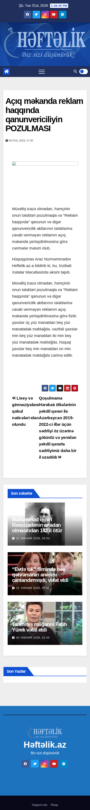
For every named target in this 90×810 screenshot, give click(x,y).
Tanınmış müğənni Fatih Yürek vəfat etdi (39, 627)
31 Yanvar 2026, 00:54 (33, 538)
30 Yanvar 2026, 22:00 (33, 637)
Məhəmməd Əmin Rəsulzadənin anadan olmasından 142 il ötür (37, 525)
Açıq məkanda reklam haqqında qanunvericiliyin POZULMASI (44, 114)
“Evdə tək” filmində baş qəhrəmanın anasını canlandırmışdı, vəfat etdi (40, 574)
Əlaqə (54, 805)
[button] (75, 71)
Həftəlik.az (45, 744)
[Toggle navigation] (42, 71)
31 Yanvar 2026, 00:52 (33, 588)
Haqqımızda (39, 805)
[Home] (6, 71)
